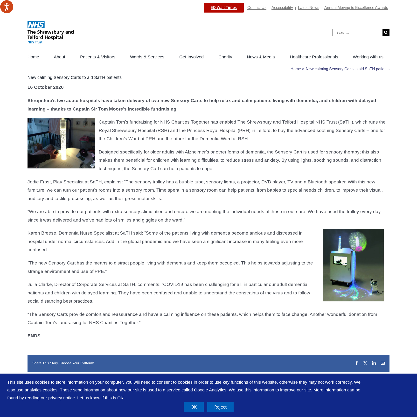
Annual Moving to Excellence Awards (356, 8)
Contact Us (256, 8)
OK (194, 407)
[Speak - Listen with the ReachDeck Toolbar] (6, 6)
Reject (220, 407)
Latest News (308, 8)
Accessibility (282, 8)
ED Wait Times (224, 7)
